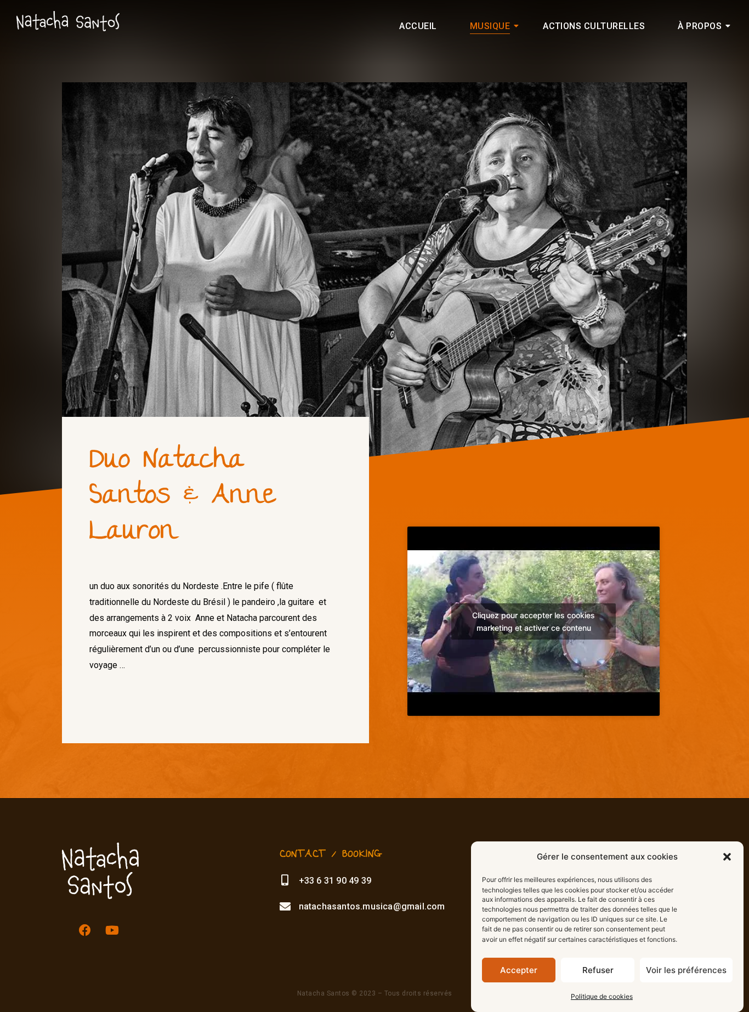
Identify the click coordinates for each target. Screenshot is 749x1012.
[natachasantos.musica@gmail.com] (285, 906)
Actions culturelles (594, 26)
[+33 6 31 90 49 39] (285, 880)
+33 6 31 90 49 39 (335, 880)
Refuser (598, 970)
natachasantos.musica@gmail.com (372, 906)
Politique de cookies (602, 996)
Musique (490, 26)
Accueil (417, 26)
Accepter (518, 970)
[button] (727, 856)
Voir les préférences (686, 970)
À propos (700, 26)
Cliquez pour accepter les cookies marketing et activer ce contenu (533, 621)
